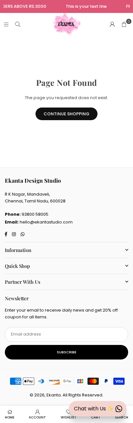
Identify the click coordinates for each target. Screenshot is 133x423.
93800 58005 (35, 214)
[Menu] (6, 24)
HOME (9, 417)
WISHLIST (69, 417)
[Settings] (112, 24)
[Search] (18, 24)
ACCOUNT (37, 417)
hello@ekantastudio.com (46, 222)
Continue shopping (66, 114)
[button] (124, 24)
